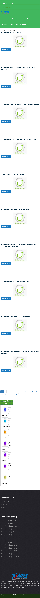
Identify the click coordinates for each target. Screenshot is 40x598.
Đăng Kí (3, 510)
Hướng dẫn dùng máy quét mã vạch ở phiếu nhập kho (20, 104)
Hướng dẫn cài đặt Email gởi (11, 32)
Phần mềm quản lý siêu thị (8, 532)
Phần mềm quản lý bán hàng (9, 520)
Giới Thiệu (14, 19)
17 (16, 394)
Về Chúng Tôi (5, 501)
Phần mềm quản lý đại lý (8, 542)
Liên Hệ (23, 24)
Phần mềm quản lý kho (7, 523)
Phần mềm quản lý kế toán (8, 554)
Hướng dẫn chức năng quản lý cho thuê (15, 209)
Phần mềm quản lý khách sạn (9, 548)
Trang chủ (5, 19)
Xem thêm (5, 49)
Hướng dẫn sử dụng (11, 30)
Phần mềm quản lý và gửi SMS (10, 557)
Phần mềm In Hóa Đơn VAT (9, 551)
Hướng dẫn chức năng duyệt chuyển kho (15, 316)
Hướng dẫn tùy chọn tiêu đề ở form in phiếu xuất (18, 139)
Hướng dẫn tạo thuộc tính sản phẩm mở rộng (17, 281)
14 (6, 394)
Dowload (5, 24)
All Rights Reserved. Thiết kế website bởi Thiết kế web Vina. (16, 595)
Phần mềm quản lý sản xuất (9, 526)
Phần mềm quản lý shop (8, 529)
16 (13, 394)
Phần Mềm (22, 19)
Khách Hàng (4, 504)
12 (36, 391)
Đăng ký (31, 19)
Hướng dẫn (14, 24)
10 (29, 391)
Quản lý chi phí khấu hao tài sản (12, 174)
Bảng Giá (3, 507)
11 (32, 391)
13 (2, 394)
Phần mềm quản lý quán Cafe (9, 545)
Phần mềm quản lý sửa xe (8, 535)
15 (9, 394)
